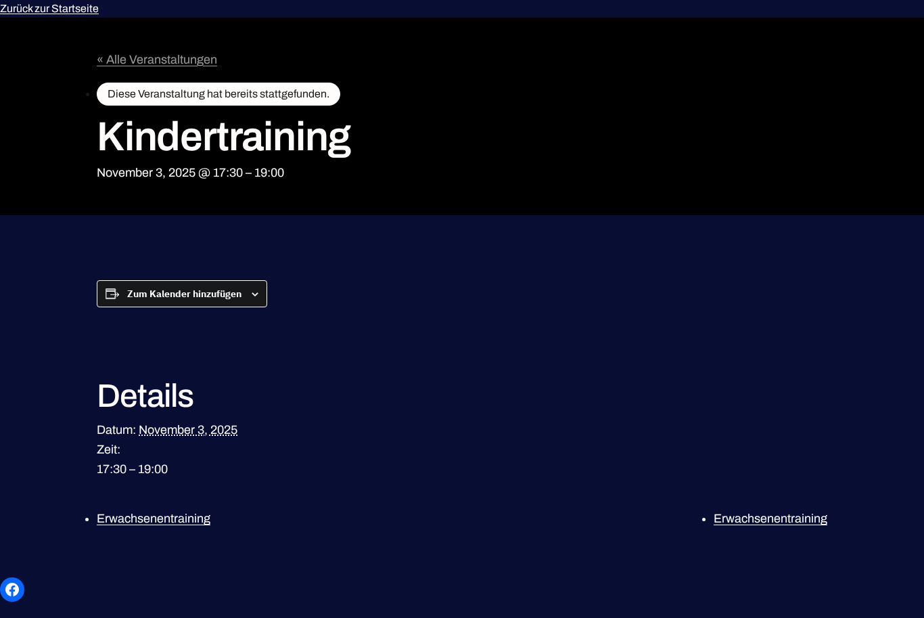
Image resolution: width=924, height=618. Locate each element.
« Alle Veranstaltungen (157, 59)
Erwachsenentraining (153, 518)
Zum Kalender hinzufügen (184, 294)
